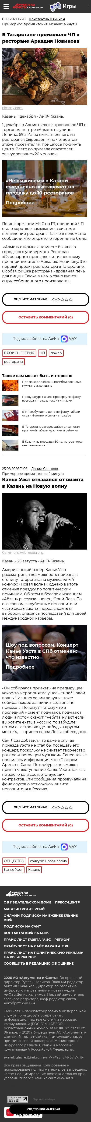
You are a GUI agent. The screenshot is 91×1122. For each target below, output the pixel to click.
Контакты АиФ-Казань (26, 933)
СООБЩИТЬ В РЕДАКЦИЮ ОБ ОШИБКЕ (39, 963)
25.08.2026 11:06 (15, 469)
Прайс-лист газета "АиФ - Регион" (37, 940)
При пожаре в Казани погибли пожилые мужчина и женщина (51, 383)
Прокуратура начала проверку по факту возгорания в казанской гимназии (51, 398)
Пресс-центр (67, 902)
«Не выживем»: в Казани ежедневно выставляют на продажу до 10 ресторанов (40, 187)
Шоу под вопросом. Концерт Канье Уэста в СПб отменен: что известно (42, 651)
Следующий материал (43, 1109)
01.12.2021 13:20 (13, 19)
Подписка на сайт (22, 926)
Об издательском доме (27, 902)
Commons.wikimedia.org (22, 552)
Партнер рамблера (44, 1099)
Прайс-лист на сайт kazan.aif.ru (37, 946)
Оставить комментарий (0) (45, 317)
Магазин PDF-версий (24, 909)
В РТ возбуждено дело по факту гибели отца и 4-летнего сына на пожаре (51, 413)
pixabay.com (12, 108)
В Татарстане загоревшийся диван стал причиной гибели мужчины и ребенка (51, 428)
